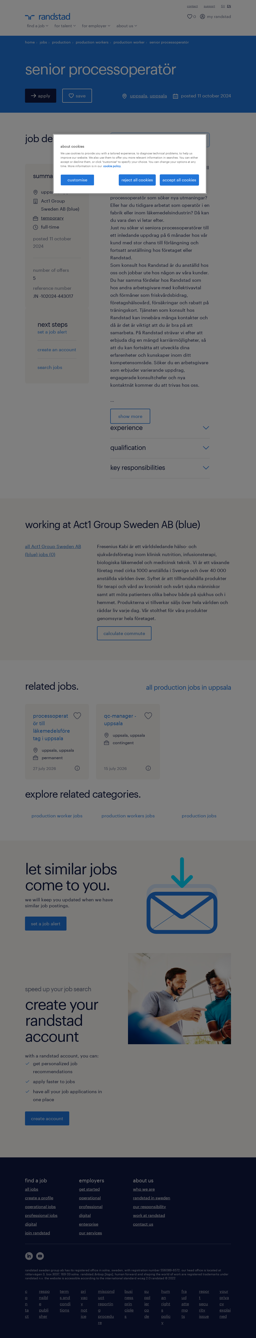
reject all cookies (137, 179)
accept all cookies (179, 179)
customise (77, 179)
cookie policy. (112, 166)
